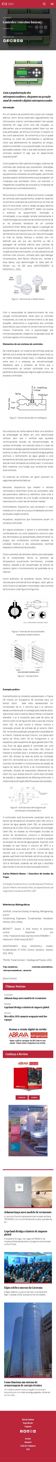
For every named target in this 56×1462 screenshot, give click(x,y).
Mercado (7, 1004)
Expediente (28, 1423)
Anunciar (21, 1097)
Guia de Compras (28, 1445)
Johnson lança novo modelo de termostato (25, 998)
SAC (28, 1449)
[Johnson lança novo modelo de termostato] (28, 1192)
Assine (28, 1438)
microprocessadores (12, 970)
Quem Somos (28, 1419)
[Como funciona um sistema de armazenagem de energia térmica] (28, 1340)
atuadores (12, 967)
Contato (28, 1426)
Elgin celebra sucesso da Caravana (23, 1287)
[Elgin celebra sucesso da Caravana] (28, 1268)
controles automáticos (42, 967)
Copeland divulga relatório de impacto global (26, 1007)
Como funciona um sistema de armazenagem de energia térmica (23, 1384)
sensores (27, 970)
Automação (7, 17)
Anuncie (28, 1442)
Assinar (34, 1097)
